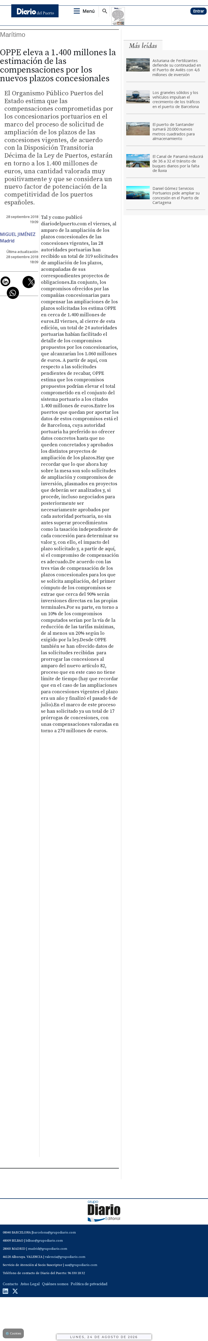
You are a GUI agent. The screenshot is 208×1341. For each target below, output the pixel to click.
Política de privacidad (89, 1284)
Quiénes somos (55, 1284)
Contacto (10, 1284)
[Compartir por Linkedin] (5, 281)
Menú (89, 11)
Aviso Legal (30, 1284)
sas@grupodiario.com (81, 1265)
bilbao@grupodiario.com (44, 1241)
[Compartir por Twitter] (28, 282)
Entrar (198, 11)
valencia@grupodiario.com (65, 1257)
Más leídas (143, 45)
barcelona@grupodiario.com (54, 1233)
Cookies (13, 1333)
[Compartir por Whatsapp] (13, 293)
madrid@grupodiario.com (47, 1249)
